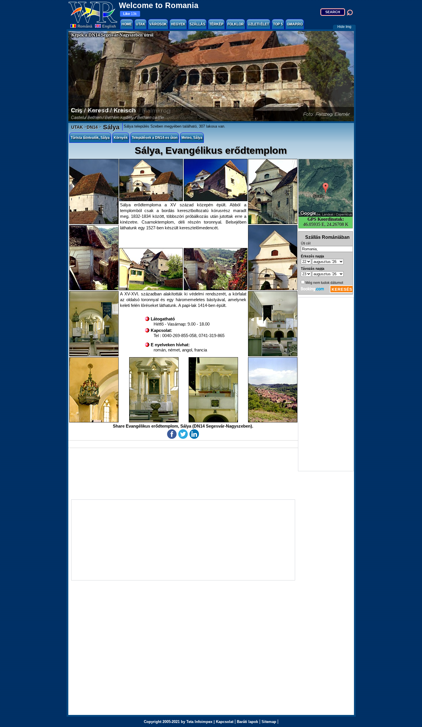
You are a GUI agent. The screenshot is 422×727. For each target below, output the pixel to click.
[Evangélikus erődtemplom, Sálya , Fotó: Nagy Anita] (94, 191)
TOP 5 (278, 24)
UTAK (140, 24)
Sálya (110, 127)
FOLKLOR (235, 24)
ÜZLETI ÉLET (258, 24)
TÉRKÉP (216, 24)
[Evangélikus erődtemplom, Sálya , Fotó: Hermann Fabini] (272, 191)
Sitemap (269, 722)
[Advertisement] (326, 384)
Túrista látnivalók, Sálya (90, 138)
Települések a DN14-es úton (154, 138)
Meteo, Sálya (191, 138)
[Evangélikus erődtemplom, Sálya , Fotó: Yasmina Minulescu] (215, 180)
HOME (126, 24)
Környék (121, 138)
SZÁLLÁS (197, 24)
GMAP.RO (295, 24)
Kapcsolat (224, 722)
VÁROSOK (158, 24)
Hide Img (344, 27)
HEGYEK (178, 24)
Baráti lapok (247, 722)
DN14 (92, 127)
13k (130, 14)
